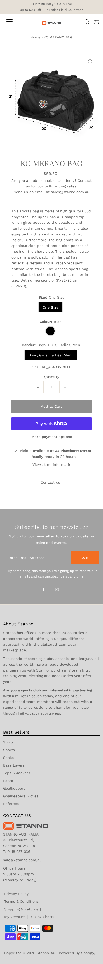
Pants (8, 780)
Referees (11, 804)
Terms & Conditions (21, 901)
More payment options (51, 436)
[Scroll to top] (92, 953)
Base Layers (14, 765)
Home (35, 37)
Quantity (51, 377)
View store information (52, 464)
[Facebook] (43, 590)
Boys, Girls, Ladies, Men (51, 355)
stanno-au (45, 953)
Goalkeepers (14, 788)
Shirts (8, 742)
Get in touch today (36, 696)
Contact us (50, 482)
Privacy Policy (16, 894)
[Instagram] (57, 590)
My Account (14, 917)
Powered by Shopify (76, 953)
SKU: (36, 367)
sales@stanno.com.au (70, 192)
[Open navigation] (14, 21)
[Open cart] (96, 21)
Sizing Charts (42, 917)
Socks (8, 757)
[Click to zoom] (90, 62)
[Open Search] (87, 21)
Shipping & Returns (21, 909)
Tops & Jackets (16, 773)
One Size (50, 307)
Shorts (9, 750)
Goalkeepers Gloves (20, 796)
